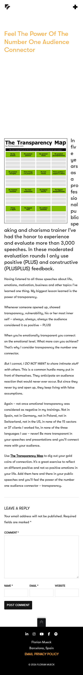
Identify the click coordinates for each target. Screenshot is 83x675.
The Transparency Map (26, 456)
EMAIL (29, 654)
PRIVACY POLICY (46, 654)
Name (8, 585)
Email (34, 585)
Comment (11, 532)
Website (60, 585)
